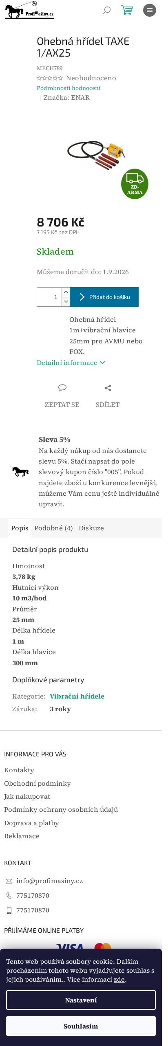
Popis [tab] (20, 528)
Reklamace (22, 836)
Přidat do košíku (109, 296)
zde (119, 979)
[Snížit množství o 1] (66, 301)
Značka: (67, 97)
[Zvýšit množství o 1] (66, 292)
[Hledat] (107, 10)
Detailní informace (67, 362)
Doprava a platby (31, 823)
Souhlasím (81, 1026)
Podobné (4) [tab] (53, 528)
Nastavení (81, 999)
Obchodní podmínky (37, 783)
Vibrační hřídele (77, 696)
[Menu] (149, 10)
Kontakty (19, 770)
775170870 (32, 895)
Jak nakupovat (27, 796)
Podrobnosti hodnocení (69, 88)
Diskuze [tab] (91, 528)
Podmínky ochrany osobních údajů (61, 809)
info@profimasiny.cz (49, 881)
